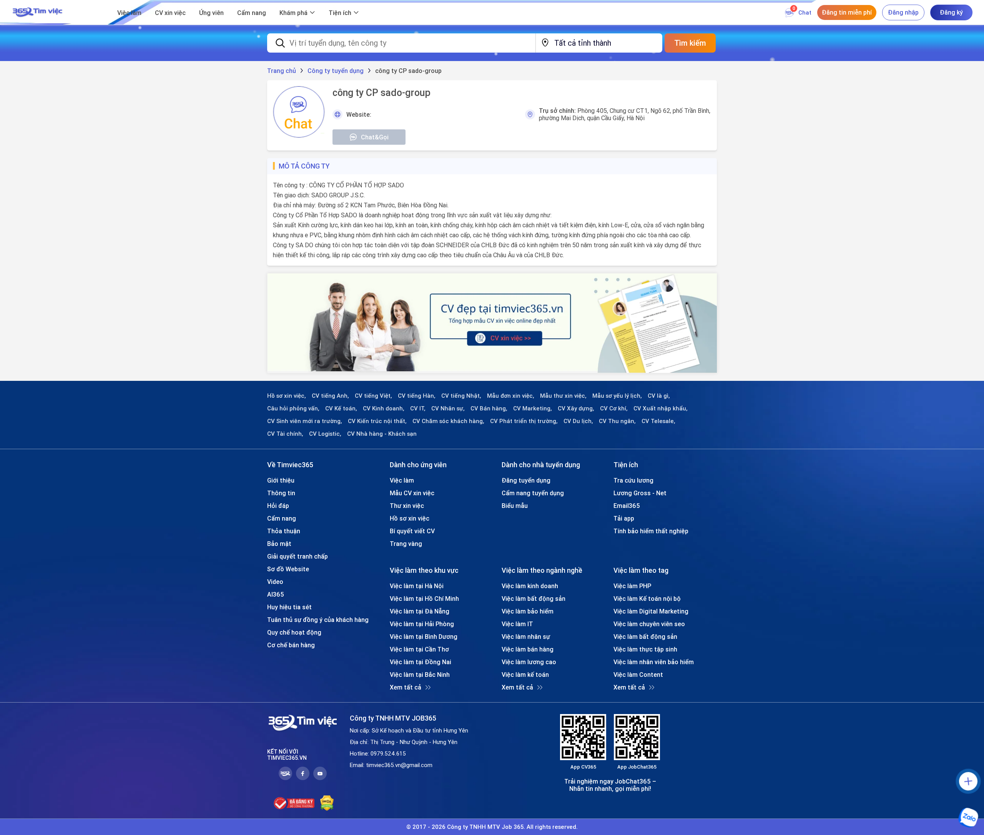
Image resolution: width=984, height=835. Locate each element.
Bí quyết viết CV (412, 530)
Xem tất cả (405, 687)
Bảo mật (279, 543)
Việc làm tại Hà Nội (417, 585)
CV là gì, (659, 395)
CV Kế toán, (341, 408)
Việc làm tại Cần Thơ (419, 649)
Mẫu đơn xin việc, (510, 395)
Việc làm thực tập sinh (645, 649)
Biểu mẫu (515, 505)
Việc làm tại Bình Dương (423, 636)
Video (275, 581)
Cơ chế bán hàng (291, 645)
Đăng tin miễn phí (847, 12)
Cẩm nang (251, 13)
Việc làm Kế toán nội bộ (647, 598)
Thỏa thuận (283, 530)
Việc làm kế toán (525, 674)
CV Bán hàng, (488, 408)
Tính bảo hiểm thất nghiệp (650, 530)
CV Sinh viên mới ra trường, (304, 421)
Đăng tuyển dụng (526, 480)
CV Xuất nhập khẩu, (660, 408)
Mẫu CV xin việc (412, 492)
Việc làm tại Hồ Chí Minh (424, 598)
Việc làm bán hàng (528, 649)
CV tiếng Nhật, (461, 395)
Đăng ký (951, 12)
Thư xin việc (407, 505)
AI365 (275, 594)
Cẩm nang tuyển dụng (533, 492)
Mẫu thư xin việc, (563, 395)
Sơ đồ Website (288, 568)
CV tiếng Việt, (373, 395)
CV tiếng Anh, (330, 395)
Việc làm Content (638, 674)
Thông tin (281, 492)
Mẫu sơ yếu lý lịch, (617, 395)
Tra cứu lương (633, 480)
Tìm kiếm (690, 43)
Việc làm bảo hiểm (528, 611)
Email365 (626, 505)
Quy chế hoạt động (294, 632)
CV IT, (418, 408)
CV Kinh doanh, (383, 408)
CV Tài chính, (285, 433)
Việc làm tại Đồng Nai (420, 661)
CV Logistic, (325, 433)
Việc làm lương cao (529, 661)
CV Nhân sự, (448, 408)
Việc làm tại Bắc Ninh (420, 674)
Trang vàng (406, 543)
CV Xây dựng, (576, 408)
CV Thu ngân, (617, 421)
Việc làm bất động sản (533, 598)
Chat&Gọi (375, 137)
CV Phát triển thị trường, (524, 421)
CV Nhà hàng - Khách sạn (382, 433)
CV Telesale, (658, 421)
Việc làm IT (517, 623)
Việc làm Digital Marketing (650, 611)
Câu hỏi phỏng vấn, (293, 408)
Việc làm (129, 13)
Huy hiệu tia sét (289, 607)
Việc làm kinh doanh (530, 585)
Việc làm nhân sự (526, 636)
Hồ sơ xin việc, (286, 395)
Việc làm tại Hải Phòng (422, 623)
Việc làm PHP (632, 585)
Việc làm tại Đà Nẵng (419, 611)
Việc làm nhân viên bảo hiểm (653, 661)
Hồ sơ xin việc (409, 518)
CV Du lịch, (578, 421)
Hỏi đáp (278, 505)
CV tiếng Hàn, (416, 395)
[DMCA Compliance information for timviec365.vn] (327, 803)
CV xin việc (170, 13)
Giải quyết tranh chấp (297, 556)
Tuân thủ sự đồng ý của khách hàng (318, 619)
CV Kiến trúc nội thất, (377, 421)
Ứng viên (211, 13)
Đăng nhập (903, 12)
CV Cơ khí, (614, 408)
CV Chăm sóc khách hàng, (448, 421)
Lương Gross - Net (640, 492)
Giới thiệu (280, 480)
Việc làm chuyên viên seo (649, 623)
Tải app (623, 518)
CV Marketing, (532, 408)
